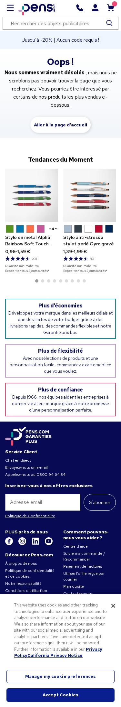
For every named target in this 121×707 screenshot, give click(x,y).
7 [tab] (72, 281)
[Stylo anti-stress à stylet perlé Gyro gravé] (89, 195)
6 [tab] (66, 281)
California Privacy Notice (55, 655)
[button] (10, 229)
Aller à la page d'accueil (60, 125)
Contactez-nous (78, 593)
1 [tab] (36, 281)
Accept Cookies (60, 695)
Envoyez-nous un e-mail (26, 467)
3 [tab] (48, 281)
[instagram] (22, 543)
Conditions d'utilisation (26, 590)
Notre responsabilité (23, 583)
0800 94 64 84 (51, 474)
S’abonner (99, 502)
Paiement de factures (82, 566)
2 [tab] (42, 281)
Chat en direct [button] (18, 460)
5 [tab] (60, 281)
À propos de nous (21, 563)
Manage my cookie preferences (60, 676)
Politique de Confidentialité (30, 516)
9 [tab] (84, 281)
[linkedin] (36, 543)
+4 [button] (51, 228)
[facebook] (9, 543)
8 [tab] (78, 281)
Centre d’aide (75, 546)
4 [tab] (54, 281)
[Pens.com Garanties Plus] (28, 436)
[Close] (113, 606)
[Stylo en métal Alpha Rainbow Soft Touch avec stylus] (31, 195)
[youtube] (49, 543)
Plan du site (73, 586)
